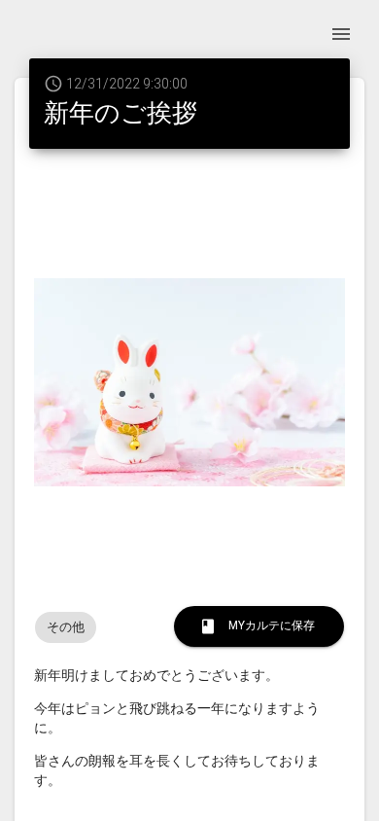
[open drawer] (341, 34)
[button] (65, 627)
